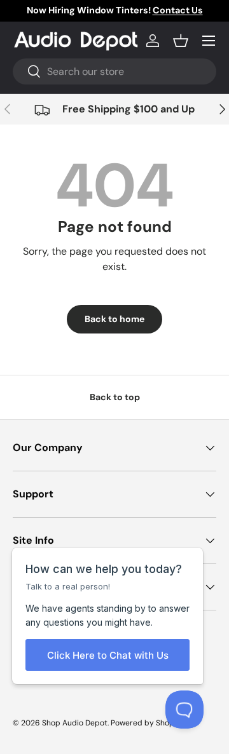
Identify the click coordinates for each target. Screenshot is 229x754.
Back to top (115, 397)
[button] (181, 41)
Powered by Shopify (147, 723)
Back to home (114, 319)
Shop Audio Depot (75, 723)
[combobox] (114, 71)
